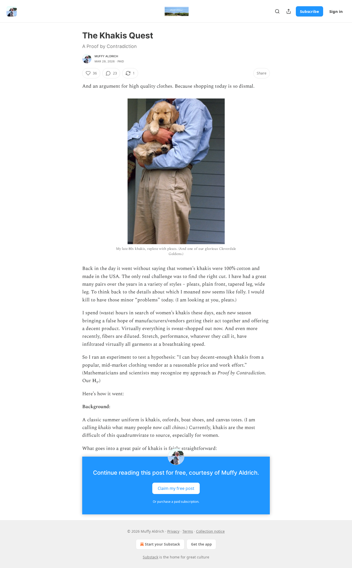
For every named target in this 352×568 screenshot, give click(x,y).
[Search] (277, 11)
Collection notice (210, 531)
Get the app (201, 544)
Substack (150, 557)
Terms (187, 531)
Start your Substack (162, 544)
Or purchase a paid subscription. (176, 501)
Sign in (336, 11)
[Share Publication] (288, 11)
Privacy (173, 531)
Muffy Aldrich (106, 56)
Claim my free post (176, 488)
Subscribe (309, 11)
